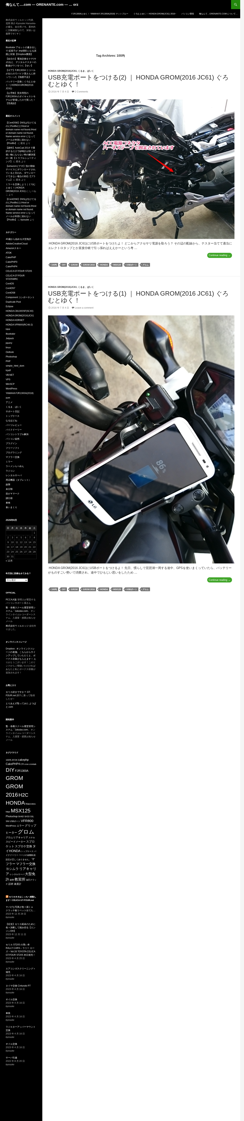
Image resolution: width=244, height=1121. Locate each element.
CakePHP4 (11, 266)
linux (8, 347)
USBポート (131, 265)
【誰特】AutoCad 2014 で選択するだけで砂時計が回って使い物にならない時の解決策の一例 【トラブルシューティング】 (21, 154)
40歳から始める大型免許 (18, 239)
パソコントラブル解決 (17, 434)
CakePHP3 (11, 262)
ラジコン (10, 470)
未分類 (9, 489)
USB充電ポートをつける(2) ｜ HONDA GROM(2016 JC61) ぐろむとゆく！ (138, 81)
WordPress (11, 388)
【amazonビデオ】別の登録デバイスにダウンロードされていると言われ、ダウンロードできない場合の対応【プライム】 (20, 173)
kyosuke (25, 219)
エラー (20, 825)
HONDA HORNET (15, 320)
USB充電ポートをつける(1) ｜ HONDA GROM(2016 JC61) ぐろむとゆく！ (138, 297)
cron (26, 764)
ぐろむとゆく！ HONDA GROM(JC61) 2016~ (154, 14)
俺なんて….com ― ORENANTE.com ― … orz (42, 4)
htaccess (31, 803)
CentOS (10, 283)
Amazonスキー (13, 248)
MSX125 (117, 265)
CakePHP (11, 257)
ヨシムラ (12, 869)
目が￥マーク (12, 493)
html (8, 329)
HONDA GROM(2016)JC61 (62, 71)
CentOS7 (10, 288)
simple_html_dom (15, 365)
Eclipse (9, 306)
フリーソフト (12, 448)
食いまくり (11, 507)
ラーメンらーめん (15, 466)
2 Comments (81, 91)
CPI (22, 764)
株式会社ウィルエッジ (17, 626)
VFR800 (27, 821)
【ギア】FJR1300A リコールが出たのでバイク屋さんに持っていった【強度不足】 (20, 73)
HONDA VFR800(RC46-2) (19, 324)
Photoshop (11, 356)
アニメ (9, 402)
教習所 (19, 879)
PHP (8, 361)
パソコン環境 (187, 14)
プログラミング (14, 452)
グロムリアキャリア (17, 837)
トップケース (12, 416)
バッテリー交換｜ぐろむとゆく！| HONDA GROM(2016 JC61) (20, 85)
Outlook (10, 352)
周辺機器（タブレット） (18, 480)
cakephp (23, 759)
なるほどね (11, 420)
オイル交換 (11, 999)
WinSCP (10, 384)
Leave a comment (84, 307)
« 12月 (9, 560)
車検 (8, 502)
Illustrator (10, 334)
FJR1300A (21, 770)
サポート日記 (12, 411)
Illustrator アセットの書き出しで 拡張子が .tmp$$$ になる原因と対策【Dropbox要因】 (21, 51)
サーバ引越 (11, 1057)
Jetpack (10, 338)
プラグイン (11, 443)
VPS (8, 379)
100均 (54, 265)
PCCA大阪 (11, 599)
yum (8, 397)
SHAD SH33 (24, 816)
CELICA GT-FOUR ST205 (19, 271)
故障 (8, 484)
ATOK (9, 252)
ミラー (9, 461)
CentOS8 (10, 292)
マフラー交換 (12, 457)
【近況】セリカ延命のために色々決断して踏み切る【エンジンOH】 (20, 927)
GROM (74, 265)
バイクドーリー (14, 429)
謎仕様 (9, 498)
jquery (9, 343)
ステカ (32, 837)
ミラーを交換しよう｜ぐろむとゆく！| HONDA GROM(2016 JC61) (20, 188)
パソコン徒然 (12, 439)
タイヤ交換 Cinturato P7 (18, 985)
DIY (64, 265)
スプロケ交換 (23, 846)
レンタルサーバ (14, 475)
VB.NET (10, 375)
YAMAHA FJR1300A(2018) (20, 393)
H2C (23, 795)
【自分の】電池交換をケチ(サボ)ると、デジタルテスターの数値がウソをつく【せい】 (21, 62)
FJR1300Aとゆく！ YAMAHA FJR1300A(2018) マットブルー (99, 14)
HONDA (104, 265)
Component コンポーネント (20, 297)
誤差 (10, 883)
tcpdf (8, 370)
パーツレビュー (14, 425)
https (8, 812)
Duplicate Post (13, 302)
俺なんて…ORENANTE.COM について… (218, 14)
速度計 (17, 883)
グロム (145, 265)
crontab (32, 764)
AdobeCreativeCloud (17, 243)
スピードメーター (16, 841)
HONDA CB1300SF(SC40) (19, 311)
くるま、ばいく (86, 71)
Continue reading (220, 256)
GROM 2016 (89, 265)
